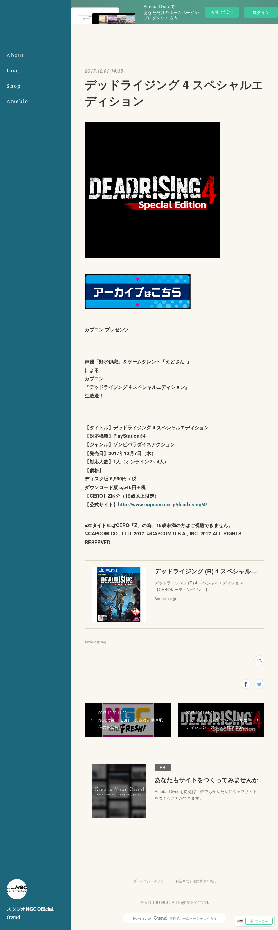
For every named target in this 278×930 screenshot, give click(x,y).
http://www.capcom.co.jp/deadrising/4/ (162, 504)
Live (13, 70)
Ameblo (17, 101)
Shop (14, 85)
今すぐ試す (222, 11)
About (15, 55)
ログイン (261, 12)
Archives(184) (95, 642)
